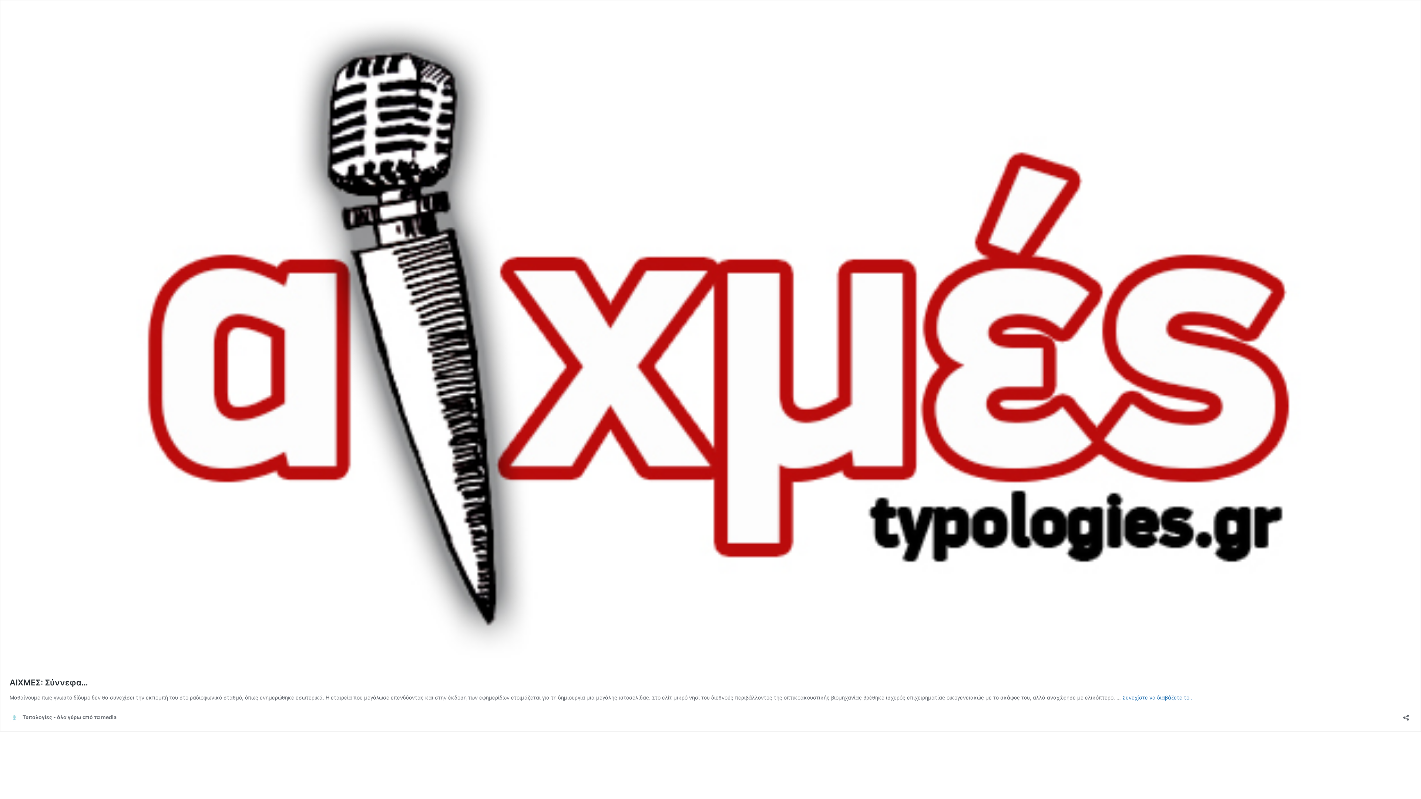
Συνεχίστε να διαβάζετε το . (1157, 697)
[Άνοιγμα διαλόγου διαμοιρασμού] (1406, 715)
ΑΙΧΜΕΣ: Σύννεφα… (49, 682)
